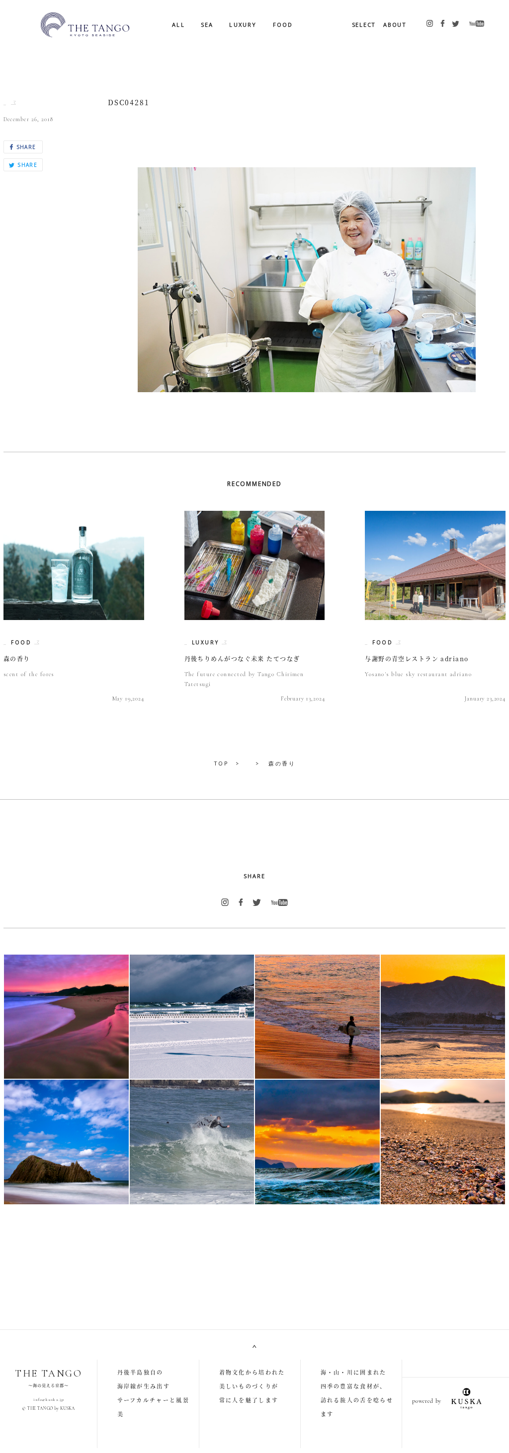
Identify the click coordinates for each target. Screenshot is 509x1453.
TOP (221, 763)
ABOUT (395, 24)
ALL (178, 24)
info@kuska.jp (48, 1399)
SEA (207, 24)
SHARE (25, 146)
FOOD (283, 24)
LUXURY (242, 24)
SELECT (364, 24)
